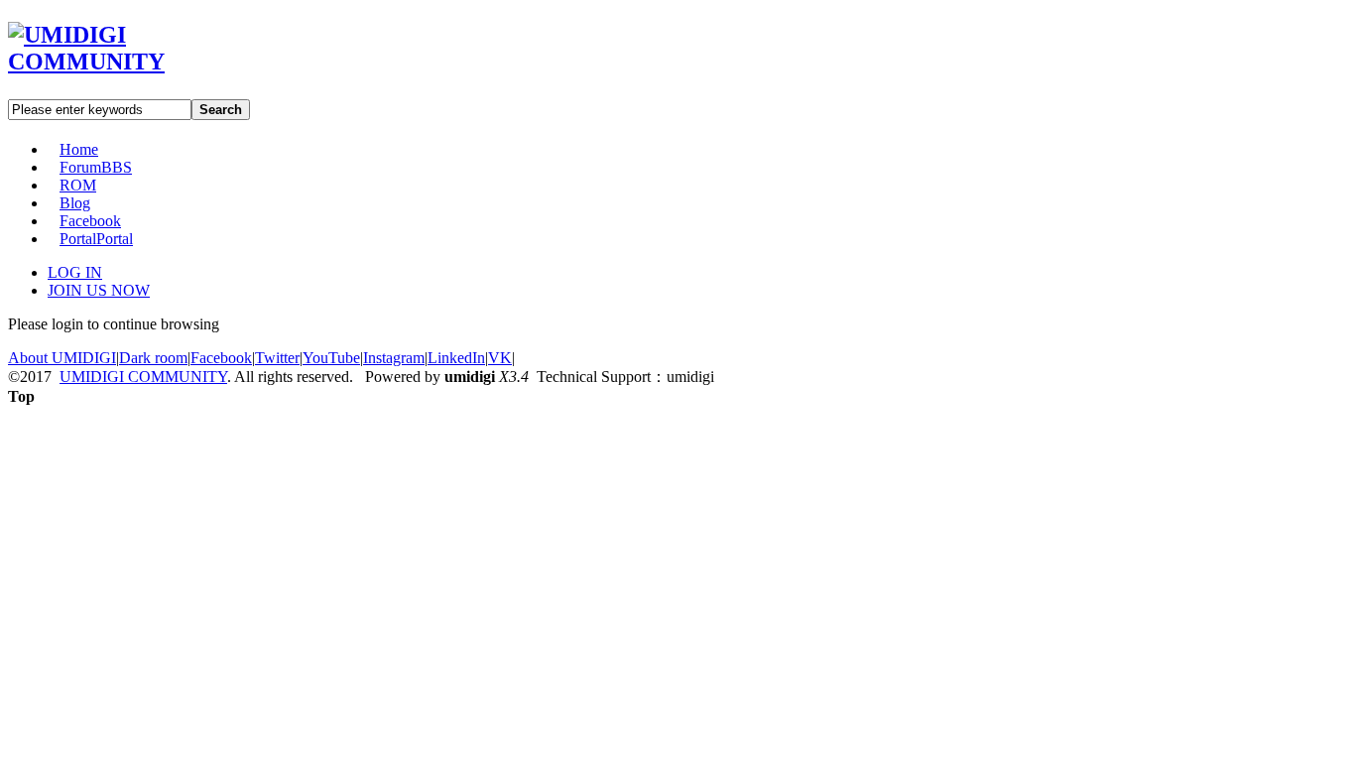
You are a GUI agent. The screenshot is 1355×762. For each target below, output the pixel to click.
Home (79, 149)
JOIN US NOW (99, 290)
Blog (75, 202)
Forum (96, 167)
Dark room (153, 357)
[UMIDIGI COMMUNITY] (114, 61)
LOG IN (75, 272)
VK (500, 357)
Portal (96, 238)
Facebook (90, 220)
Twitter (277, 357)
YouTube (331, 357)
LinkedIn (456, 357)
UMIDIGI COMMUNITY (143, 376)
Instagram (394, 357)
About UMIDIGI (62, 357)
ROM (78, 185)
